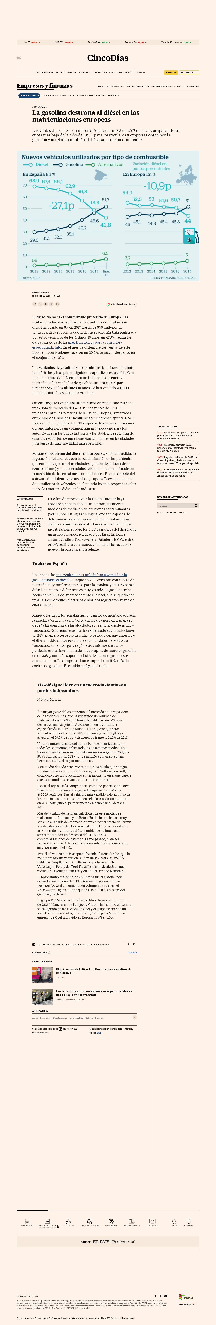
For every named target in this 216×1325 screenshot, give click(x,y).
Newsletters (115, 1318)
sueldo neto (68, 1226)
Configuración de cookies (59, 1318)
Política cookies (41, 1318)
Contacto (20, 1318)
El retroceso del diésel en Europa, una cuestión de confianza (29, 508)
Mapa (103, 1318)
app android (189, 1226)
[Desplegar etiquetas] (135, 1017)
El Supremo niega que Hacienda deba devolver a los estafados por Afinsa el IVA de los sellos (178, 472)
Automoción (38, 107)
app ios (174, 1226)
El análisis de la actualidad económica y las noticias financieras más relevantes (73, 944)
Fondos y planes (99, 72)
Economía (71, 72)
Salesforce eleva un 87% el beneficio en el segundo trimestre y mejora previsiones (176, 447)
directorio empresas (131, 1226)
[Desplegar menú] (19, 58)
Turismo (178, 87)
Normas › (132, 952)
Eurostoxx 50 (131, 42)
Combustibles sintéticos (81, 1018)
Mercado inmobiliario (161, 87)
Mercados (60, 72)
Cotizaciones (84, 72)
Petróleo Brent (94, 42)
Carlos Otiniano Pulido (66, 1000)
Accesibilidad (94, 1318)
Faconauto (45, 1018)
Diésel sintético (60, 1018)
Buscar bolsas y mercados (172, 497)
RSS (108, 1318)
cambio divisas (111, 1226)
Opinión (128, 72)
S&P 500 (59, 42)
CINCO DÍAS (60, 978)
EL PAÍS (139, 71)
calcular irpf (27, 1226)
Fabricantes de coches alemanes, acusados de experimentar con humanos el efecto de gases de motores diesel (30, 525)
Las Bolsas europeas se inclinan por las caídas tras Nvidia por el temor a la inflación (80, 95)
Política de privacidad (79, 1318)
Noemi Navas (40, 292)
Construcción (142, 87)
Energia (130, 87)
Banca (100, 87)
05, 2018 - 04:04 (49, 296)
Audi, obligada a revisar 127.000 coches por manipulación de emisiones (26, 545)
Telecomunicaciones (115, 87)
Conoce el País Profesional (108, 1241)
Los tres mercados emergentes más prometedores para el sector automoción (94, 993)
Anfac (35, 1018)
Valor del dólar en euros (171, 42)
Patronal (99, 1018)
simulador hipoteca (47, 1226)
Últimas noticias (116, 72)
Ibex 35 (27, 42)
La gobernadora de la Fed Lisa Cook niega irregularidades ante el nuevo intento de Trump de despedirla (178, 460)
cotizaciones (152, 1226)
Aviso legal (29, 1318)
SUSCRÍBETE (171, 72)
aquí (98, 1032)
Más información (40, 1032)
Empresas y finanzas (45, 72)
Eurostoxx (171, 513)
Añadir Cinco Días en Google (123, 304)
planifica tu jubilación (89, 1226)
